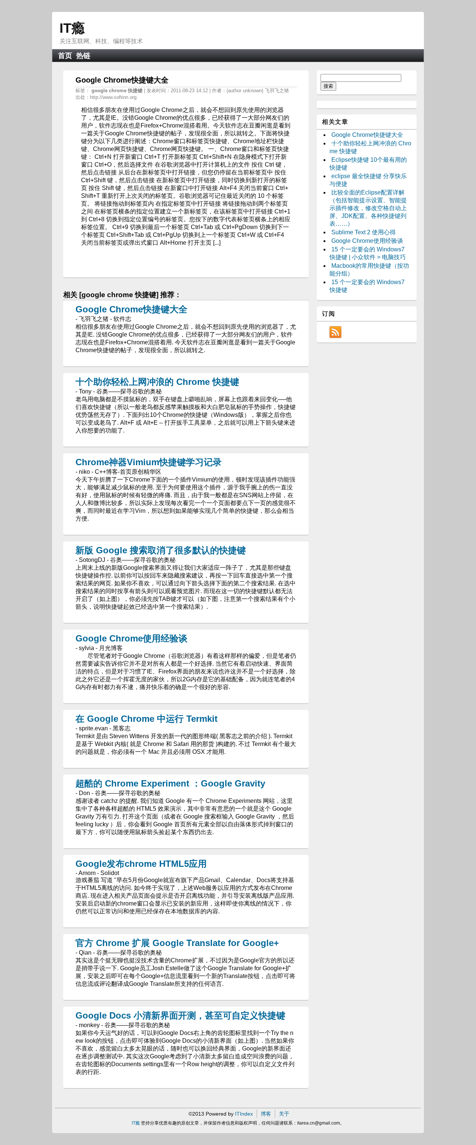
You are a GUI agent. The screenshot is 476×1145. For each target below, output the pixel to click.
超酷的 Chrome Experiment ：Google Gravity (170, 783)
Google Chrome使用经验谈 (131, 638)
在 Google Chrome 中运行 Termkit (146, 719)
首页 (65, 55)
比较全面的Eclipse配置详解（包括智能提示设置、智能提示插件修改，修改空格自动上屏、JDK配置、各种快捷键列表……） (368, 208)
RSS (335, 332)
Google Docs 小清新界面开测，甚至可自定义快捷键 (180, 1015)
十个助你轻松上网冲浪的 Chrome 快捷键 (157, 382)
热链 (83, 55)
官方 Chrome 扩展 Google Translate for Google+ (177, 943)
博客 (266, 1114)
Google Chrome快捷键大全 (131, 309)
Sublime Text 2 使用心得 (363, 232)
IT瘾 (72, 28)
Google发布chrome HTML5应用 (141, 864)
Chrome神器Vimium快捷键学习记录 (148, 462)
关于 (284, 1114)
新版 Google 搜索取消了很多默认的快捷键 (160, 550)
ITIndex (244, 1114)
